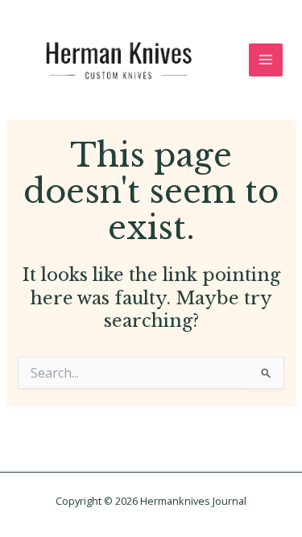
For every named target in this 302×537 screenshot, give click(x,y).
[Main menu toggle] (266, 60)
